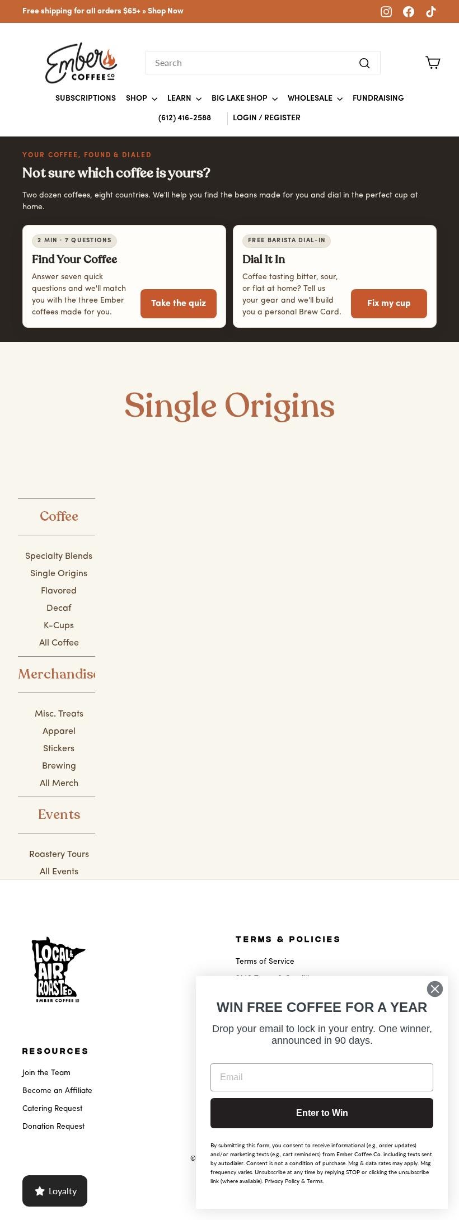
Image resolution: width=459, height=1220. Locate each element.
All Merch (59, 783)
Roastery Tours (59, 854)
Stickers (58, 749)
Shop (137, 99)
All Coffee (59, 643)
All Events (59, 872)
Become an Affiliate (57, 1091)
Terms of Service (265, 961)
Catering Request (52, 1109)
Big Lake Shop (240, 99)
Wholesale (311, 99)
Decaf (58, 608)
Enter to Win (322, 1113)
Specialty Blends (58, 556)
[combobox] (263, 62)
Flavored (59, 591)
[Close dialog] (435, 989)
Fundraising (378, 99)
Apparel (59, 731)
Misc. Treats (59, 714)
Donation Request (53, 1126)
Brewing (59, 766)
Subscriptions (85, 99)
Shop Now (166, 11)
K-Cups (59, 625)
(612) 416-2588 (184, 118)
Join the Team (46, 1073)
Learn (180, 99)
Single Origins (58, 573)
